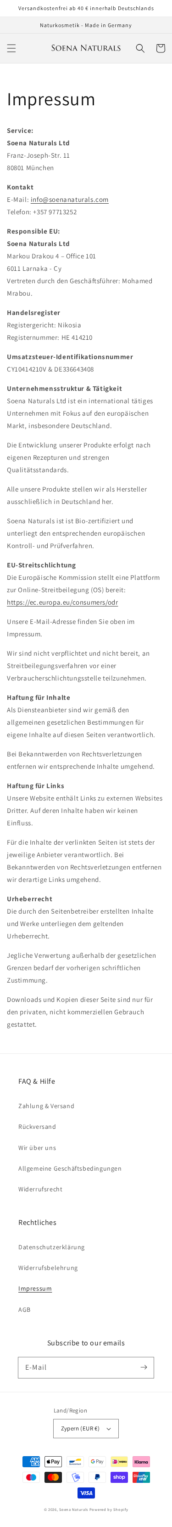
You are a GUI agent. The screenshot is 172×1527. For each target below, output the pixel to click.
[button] (11, 48)
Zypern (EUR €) (80, 1428)
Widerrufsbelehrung (48, 1268)
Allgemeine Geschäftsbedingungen (70, 1168)
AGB (24, 1309)
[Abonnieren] (143, 1367)
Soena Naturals (73, 1509)
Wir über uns (37, 1148)
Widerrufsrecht (40, 1189)
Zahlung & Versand (46, 1106)
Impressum (35, 1288)
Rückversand (37, 1126)
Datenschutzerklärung (51, 1247)
